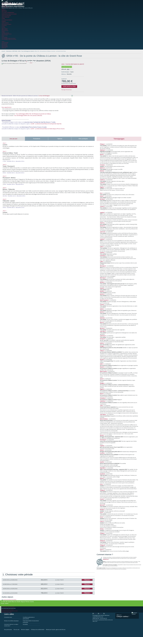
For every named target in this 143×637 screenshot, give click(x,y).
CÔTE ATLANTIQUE (6, 15)
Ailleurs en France (5, 35)
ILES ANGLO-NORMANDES (8, 12)
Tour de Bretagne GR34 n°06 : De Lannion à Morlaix (28, 115)
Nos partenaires (8, 629)
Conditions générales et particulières (29, 618)
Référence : (64, 74)
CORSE (3, 18)
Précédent (31, 60)
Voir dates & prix (69, 86)
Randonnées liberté (5, 30)
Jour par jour (13, 138)
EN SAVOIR (105, 559)
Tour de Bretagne (4, 37)
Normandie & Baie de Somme (7, 33)
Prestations (36, 138)
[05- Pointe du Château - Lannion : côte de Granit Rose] (26, 61)
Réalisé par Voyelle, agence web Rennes (55, 629)
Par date (3, 26)
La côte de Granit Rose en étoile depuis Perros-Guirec (17, 602)
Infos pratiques (83, 138)
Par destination (4, 25)
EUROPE (4, 21)
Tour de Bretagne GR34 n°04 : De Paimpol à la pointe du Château (33, 114)
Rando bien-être (4, 44)
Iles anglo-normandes (5, 32)
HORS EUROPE (5, 23)
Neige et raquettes (5, 46)
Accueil (3, 8)
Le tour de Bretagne (5, 42)
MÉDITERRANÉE (5, 17)
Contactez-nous (8, 617)
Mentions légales (25, 629)
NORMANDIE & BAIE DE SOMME (9, 14)
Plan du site (16, 629)
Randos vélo (4, 47)
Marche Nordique (4, 45)
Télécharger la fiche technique (66, 89)
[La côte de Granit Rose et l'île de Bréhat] (9, 599)
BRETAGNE (4, 11)
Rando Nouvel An (4, 43)
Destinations (4, 9)
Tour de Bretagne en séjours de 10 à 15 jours (9, 39)
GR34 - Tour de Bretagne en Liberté (26, 51)
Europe (3, 36)
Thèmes (3, 41)
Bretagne (3, 31)
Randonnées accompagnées (6, 24)
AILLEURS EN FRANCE (7, 20)
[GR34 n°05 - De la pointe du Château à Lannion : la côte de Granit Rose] (28, 61)
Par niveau (3, 27)
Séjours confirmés (5, 28)
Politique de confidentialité (37, 629)
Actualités (25, 624)
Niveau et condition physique (11, 621)
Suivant (31, 62)
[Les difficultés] (70, 69)
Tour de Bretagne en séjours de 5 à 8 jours (8, 38)
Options (59, 138)
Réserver (87, 580)
